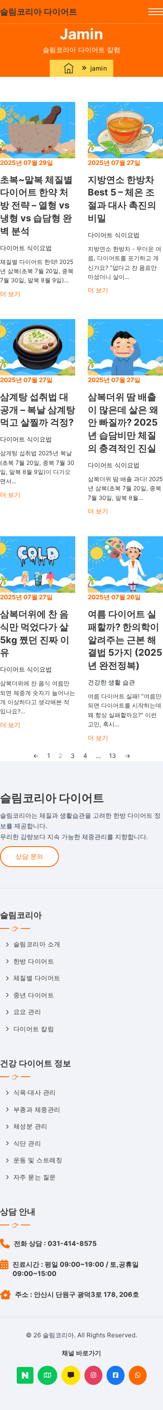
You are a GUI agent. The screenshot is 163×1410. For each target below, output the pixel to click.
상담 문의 (29, 856)
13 (112, 756)
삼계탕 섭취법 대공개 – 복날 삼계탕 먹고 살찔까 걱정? (37, 409)
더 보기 (10, 294)
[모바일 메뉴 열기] (155, 11)
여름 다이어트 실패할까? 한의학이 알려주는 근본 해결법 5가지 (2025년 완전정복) (125, 640)
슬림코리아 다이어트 (38, 12)
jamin (98, 68)
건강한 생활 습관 (111, 682)
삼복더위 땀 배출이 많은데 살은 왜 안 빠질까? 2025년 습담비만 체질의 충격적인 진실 (123, 422)
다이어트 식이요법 (26, 248)
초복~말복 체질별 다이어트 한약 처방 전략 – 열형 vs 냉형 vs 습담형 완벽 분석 (36, 205)
